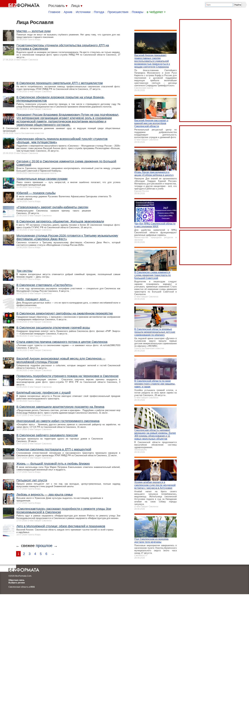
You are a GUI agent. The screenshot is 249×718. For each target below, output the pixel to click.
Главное (54, 12)
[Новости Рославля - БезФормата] (20, 4)
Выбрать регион (16, 583)
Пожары (137, 12)
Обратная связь (16, 580)
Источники (83, 12)
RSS (32, 587)
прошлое (44, 545)
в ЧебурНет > (156, 12)
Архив (68, 12)
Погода (99, 12)
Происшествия (118, 12)
